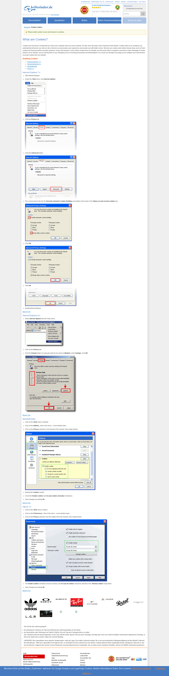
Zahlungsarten (28, 664)
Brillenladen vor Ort (97, 2)
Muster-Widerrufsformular (31, 662)
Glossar (82, 665)
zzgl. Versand (55, 14)
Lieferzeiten (84, 656)
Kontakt (82, 662)
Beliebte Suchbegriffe (59, 660)
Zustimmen (160, 668)
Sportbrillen (59, 20)
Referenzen (110, 2)
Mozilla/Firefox (32, 66)
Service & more (134, 20)
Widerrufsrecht (28, 659)
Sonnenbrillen (34, 20)
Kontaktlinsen (85, 2)
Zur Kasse (142, 2)
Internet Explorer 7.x (34, 62)
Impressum (55, 665)
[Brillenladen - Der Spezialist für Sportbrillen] (39, 8)
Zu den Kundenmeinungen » (101, 8)
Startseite (27, 27)
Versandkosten (85, 653)
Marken (123, 2)
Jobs (53, 658)
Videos (82, 660)
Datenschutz (56, 653)
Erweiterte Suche (57, 662)
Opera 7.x (30, 69)
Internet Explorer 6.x (34, 64)
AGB (24, 653)
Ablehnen (86, 673)
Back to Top (26, 312)
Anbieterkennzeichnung (60, 656)
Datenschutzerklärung (141, 668)
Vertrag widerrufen (30, 656)
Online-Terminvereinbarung (109, 20)
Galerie (117, 2)
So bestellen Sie (85, 658)
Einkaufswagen (132, 2)
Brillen (84, 20)
